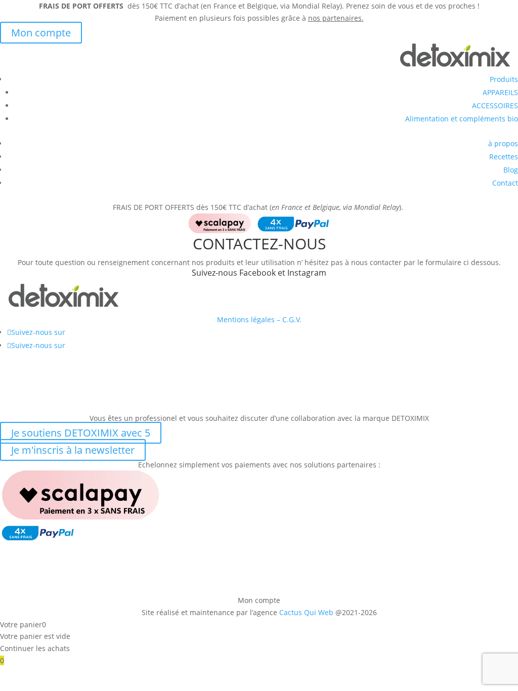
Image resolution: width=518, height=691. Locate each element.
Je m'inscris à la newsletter (73, 450)
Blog (510, 170)
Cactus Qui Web (306, 612)
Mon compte (41, 32)
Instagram (306, 272)
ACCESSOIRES (495, 105)
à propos (503, 143)
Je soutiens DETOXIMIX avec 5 (80, 433)
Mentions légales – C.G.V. (259, 319)
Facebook (257, 272)
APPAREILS (500, 92)
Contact (505, 183)
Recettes (503, 156)
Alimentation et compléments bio (461, 118)
